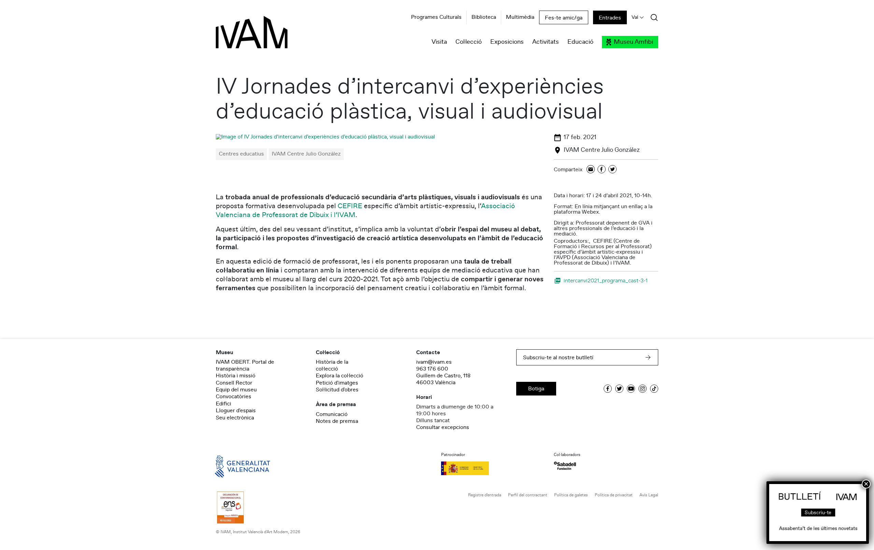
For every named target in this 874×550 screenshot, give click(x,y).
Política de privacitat (614, 495)
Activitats (545, 42)
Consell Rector (234, 382)
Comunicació (332, 414)
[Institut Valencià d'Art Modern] (240, 35)
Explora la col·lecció (339, 375)
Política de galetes (571, 495)
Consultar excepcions (442, 427)
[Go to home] (233, 465)
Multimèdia (520, 17)
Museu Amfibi (633, 42)
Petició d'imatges (337, 382)
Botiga (536, 388)
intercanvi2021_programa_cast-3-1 (606, 280)
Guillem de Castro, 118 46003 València (443, 379)
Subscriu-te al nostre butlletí (558, 357)
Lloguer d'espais (236, 410)
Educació (580, 42)
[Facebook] (601, 169)
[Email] (590, 169)
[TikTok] (654, 389)
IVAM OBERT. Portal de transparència (245, 365)
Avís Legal (648, 495)
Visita (439, 42)
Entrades (610, 17)
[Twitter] (612, 169)
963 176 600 (432, 368)
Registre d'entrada (484, 495)
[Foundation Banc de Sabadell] (565, 465)
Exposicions (507, 42)
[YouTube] (631, 389)
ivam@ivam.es (434, 362)
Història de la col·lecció (332, 365)
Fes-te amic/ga (563, 17)
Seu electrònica (235, 417)
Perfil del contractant (527, 495)
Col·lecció (468, 42)
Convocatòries (233, 396)
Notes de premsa (337, 421)
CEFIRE (350, 206)
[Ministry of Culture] (493, 468)
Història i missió (235, 375)
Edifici (223, 403)
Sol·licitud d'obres (337, 389)
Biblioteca (483, 17)
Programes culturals (436, 17)
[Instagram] (642, 389)
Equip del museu (236, 389)
